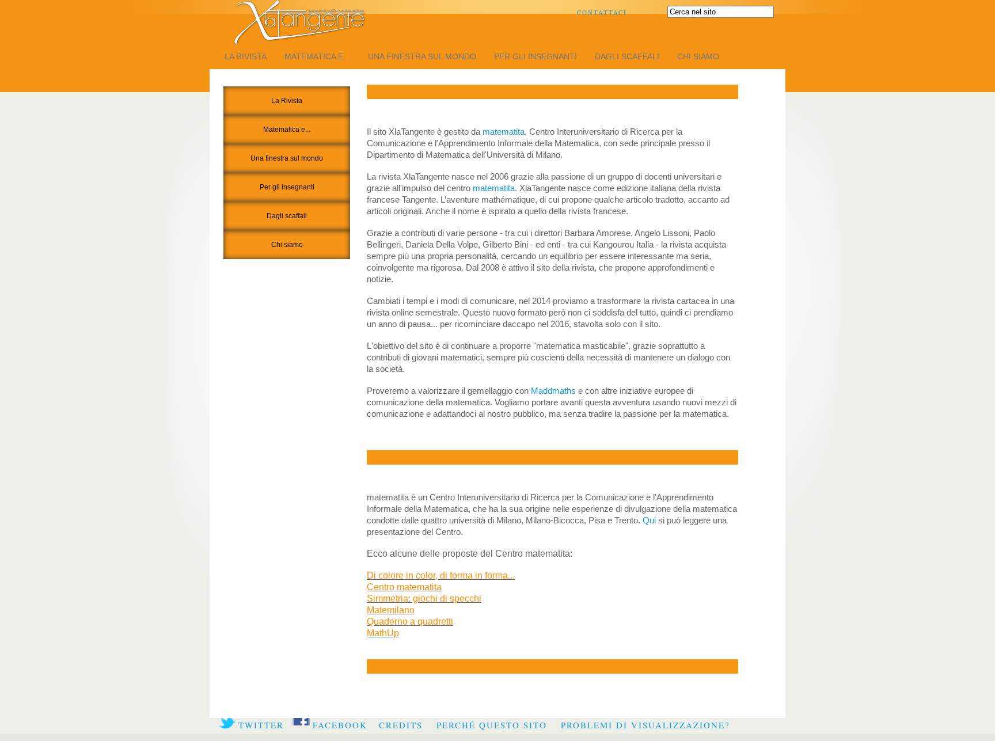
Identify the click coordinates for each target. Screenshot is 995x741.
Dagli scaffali (627, 56)
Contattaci (602, 12)
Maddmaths (553, 391)
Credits (401, 725)
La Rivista (246, 56)
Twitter (261, 725)
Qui (649, 520)
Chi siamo (698, 56)
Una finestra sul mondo (422, 56)
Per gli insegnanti (535, 56)
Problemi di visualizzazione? (645, 725)
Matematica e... (317, 56)
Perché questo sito (491, 725)
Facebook (340, 725)
